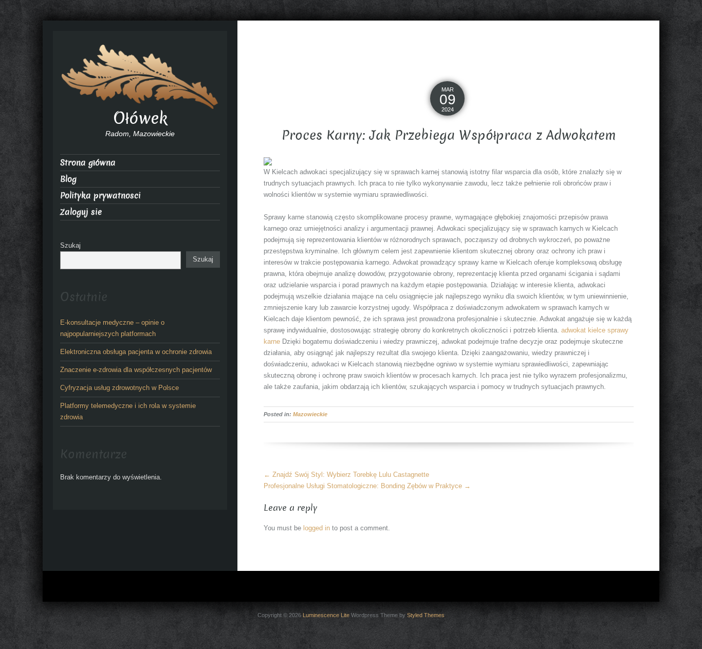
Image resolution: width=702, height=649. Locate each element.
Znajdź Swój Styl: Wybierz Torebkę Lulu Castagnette (346, 474)
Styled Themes (426, 615)
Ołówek (140, 118)
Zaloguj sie (81, 212)
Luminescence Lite (326, 615)
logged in (316, 528)
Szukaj (70, 245)
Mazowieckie (310, 414)
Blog (68, 179)
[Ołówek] (140, 76)
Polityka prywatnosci (100, 195)
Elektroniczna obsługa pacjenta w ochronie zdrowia (136, 352)
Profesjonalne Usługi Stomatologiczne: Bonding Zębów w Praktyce (367, 486)
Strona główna (88, 162)
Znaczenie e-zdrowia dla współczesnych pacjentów (136, 370)
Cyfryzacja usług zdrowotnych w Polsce (119, 388)
